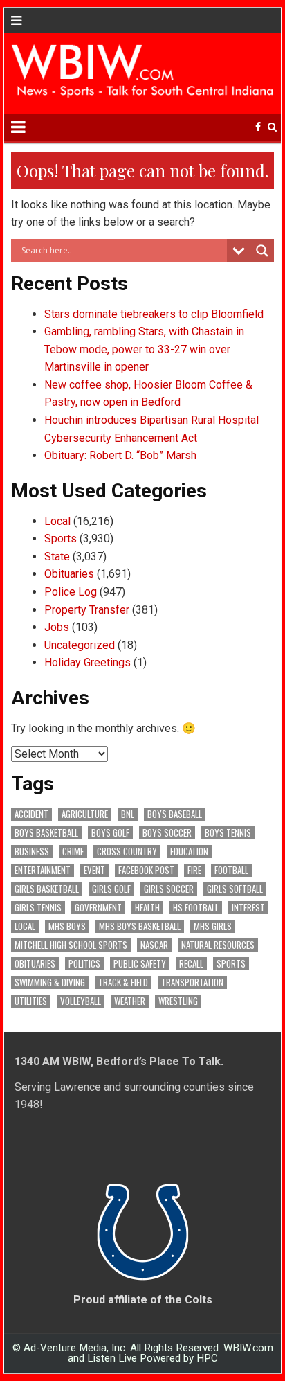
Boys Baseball (174, 814)
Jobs (56, 627)
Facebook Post (146, 870)
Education (189, 851)
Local (57, 521)
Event (94, 870)
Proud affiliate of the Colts (142, 1299)
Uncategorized (79, 645)
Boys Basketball (46, 832)
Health (147, 907)
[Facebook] (258, 127)
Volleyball (80, 1001)
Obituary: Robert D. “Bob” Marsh (120, 455)
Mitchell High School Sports (71, 945)
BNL (127, 814)
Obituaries (69, 573)
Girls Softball (235, 889)
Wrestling (178, 1001)
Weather (129, 1001)
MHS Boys (67, 926)
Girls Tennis (38, 907)
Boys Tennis (228, 832)
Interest (248, 907)
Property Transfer (86, 609)
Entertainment (43, 870)
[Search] (272, 127)
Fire (194, 870)
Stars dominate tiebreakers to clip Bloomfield (154, 314)
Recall (191, 963)
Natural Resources (218, 945)
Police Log (70, 591)
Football (231, 870)
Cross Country (127, 851)
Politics (84, 963)
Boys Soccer (167, 832)
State (57, 556)
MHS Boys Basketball (140, 926)
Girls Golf (111, 889)
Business (32, 851)
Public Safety (139, 963)
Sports (60, 538)
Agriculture (85, 814)
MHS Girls (213, 926)
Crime (73, 851)
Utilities (31, 1001)
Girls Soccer (169, 889)
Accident (31, 814)
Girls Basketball (47, 889)
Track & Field (123, 982)
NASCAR (154, 945)
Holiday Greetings (87, 662)
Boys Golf (110, 832)
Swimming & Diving (50, 982)
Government (98, 907)
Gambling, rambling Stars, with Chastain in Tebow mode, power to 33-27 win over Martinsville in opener (144, 349)
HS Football (196, 907)
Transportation (192, 982)
